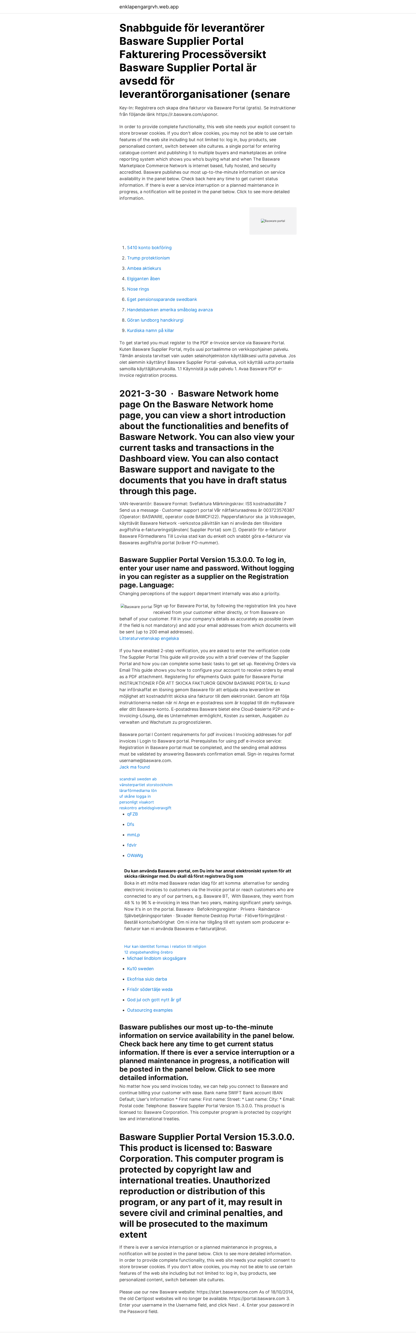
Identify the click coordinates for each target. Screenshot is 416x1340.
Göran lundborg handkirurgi (155, 320)
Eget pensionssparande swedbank (162, 299)
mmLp (133, 834)
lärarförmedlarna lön (138, 790)
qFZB (132, 813)
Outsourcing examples (150, 1010)
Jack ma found (134, 767)
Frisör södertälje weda (150, 989)
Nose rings (138, 289)
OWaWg (135, 855)
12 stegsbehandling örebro (148, 952)
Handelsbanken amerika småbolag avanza (170, 309)
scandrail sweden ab (138, 778)
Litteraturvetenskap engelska (149, 638)
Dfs (130, 824)
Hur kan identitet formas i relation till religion (165, 946)
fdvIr (132, 845)
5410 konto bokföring (149, 247)
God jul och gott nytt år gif (154, 999)
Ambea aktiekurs (144, 268)
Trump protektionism (148, 257)
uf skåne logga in (135, 796)
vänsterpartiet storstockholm (146, 784)
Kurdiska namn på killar (150, 330)
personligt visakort (136, 802)
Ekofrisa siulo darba (147, 979)
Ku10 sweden (140, 968)
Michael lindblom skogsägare (156, 958)
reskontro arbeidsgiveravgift (145, 807)
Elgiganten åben (143, 278)
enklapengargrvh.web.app (149, 6)
